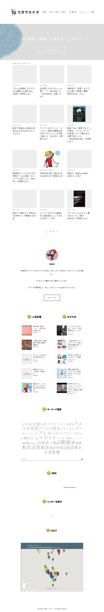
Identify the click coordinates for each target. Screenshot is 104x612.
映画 (66, 442)
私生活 (29, 447)
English (44, 12)
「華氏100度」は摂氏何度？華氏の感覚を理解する (40, 343)
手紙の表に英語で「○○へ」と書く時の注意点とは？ (39, 329)
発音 (79, 443)
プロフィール (52, 297)
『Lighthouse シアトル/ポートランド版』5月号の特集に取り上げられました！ (75, 344)
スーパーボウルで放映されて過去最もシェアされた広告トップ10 (51, 215)
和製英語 (34, 443)
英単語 (42, 447)
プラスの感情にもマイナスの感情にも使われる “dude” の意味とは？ (23, 91)
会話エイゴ (52, 170)
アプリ (52, 424)
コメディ (29, 433)
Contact (63, 12)
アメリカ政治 (65, 424)
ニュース (39, 437)
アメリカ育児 (49, 428)
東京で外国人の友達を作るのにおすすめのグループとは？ (23, 131)
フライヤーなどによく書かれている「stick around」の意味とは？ (78, 215)
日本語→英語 (49, 442)
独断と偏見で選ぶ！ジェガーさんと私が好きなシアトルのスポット (74, 373)
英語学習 (56, 447)
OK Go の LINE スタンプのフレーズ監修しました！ (74, 358)
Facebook (70, 12)
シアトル (43, 433)
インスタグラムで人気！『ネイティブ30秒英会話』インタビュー (74, 330)
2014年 (24, 63)
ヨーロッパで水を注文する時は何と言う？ (39, 358)
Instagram (75, 12)
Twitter (73, 12)
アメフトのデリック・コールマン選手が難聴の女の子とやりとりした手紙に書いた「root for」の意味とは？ (51, 133)
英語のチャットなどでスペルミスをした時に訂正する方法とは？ (39, 387)
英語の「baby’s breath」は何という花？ (78, 174)
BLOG (19, 63)
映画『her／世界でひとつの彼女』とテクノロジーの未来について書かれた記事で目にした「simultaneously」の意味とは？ (79, 135)
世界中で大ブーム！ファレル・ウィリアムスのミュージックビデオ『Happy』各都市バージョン (75, 388)
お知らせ (40, 423)
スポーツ (58, 433)
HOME (14, 63)
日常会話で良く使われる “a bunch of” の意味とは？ (52, 174)
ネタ (52, 437)
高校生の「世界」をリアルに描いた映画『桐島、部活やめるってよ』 (78, 91)
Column (51, 12)
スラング (70, 433)
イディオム (67, 428)
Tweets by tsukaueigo (69, 487)
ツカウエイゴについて (52, 50)
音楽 (52, 451)
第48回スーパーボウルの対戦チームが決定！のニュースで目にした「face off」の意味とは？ (23, 177)
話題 (66, 447)
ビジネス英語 (64, 438)
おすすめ (26, 424)
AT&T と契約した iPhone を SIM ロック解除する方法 (24, 215)
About (57, 12)
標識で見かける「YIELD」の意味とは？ (39, 372)
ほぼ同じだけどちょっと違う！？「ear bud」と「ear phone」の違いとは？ (51, 92)
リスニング (76, 438)
